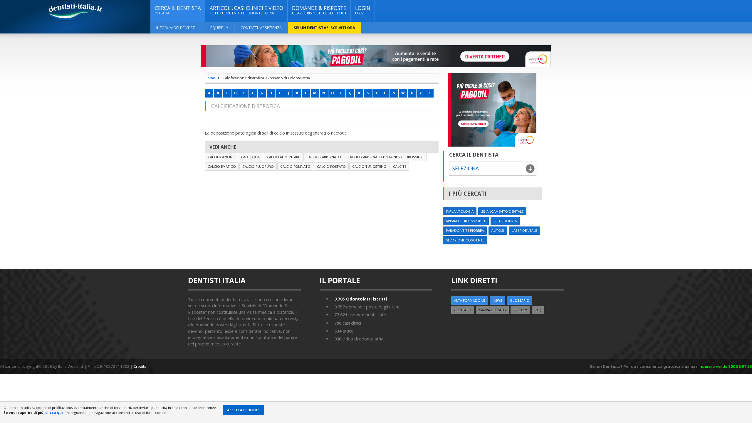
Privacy (520, 310)
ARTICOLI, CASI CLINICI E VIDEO (246, 10)
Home (210, 77)
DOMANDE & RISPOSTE (319, 10)
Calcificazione (221, 157)
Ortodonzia (505, 221)
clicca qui (54, 412)
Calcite (399, 166)
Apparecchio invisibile (466, 221)
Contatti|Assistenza (261, 27)
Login (362, 10)
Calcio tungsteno (369, 166)
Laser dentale (524, 230)
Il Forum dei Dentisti (176, 27)
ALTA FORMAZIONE (469, 300)
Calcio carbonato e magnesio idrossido (386, 157)
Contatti (462, 310)
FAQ (538, 310)
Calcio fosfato (331, 166)
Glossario (519, 300)
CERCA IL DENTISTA (178, 10)
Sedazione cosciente (465, 240)
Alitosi (497, 230)
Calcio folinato (295, 166)
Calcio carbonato (323, 157)
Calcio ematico (222, 166)
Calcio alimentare (283, 157)
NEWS (497, 300)
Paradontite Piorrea (465, 230)
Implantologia (460, 211)
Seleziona (465, 168)
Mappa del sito (492, 310)
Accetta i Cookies (243, 410)
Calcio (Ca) (250, 157)
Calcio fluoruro (258, 166)
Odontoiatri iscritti (360, 299)
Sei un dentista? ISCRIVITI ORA (324, 27)
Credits (139, 366)
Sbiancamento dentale (502, 211)
